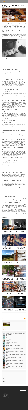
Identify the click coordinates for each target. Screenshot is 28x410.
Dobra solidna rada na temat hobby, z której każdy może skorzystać (14, 348)
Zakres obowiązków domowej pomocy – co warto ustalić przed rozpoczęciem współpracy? (14, 395)
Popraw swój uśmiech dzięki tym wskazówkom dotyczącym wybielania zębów (16, 354)
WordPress (25, 408)
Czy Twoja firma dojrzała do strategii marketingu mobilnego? (13, 357)
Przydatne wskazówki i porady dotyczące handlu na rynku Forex (14, 366)
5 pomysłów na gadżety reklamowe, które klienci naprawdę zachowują (13, 404)
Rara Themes (19, 408)
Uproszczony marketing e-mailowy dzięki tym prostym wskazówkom (14, 351)
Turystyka (4, 381)
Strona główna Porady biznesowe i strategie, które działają (13, 345)
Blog (7, 7)
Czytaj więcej (4, 329)
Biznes (3, 372)
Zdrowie (4, 382)
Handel (3, 378)
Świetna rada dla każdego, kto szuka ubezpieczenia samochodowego (14, 363)
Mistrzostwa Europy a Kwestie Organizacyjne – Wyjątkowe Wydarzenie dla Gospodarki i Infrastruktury (8, 315)
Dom (3, 375)
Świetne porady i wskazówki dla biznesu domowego (12, 336)
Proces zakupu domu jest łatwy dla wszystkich (12, 342)
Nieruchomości (4, 379)
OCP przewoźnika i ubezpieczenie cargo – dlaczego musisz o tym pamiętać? (13, 401)
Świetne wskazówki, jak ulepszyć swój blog (11, 339)
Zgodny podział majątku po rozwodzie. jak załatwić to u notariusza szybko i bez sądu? (13, 398)
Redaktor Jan (5, 7)
